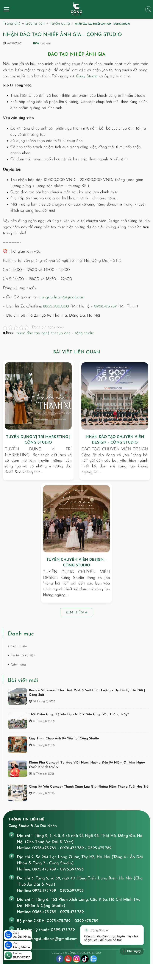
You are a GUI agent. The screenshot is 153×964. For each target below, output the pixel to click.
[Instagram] (76, 959)
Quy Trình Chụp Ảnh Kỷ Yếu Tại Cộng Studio (64, 738)
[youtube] (68, 959)
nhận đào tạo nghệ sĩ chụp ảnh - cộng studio (55, 333)
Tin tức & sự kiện (23, 655)
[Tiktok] (85, 959)
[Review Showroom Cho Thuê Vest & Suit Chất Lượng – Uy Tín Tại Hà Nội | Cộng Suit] (17, 696)
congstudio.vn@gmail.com (62, 297)
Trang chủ (11, 23)
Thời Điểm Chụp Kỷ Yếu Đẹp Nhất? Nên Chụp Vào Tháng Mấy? (79, 714)
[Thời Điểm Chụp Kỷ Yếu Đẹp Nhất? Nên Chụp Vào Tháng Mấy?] (17, 720)
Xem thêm (75, 612)
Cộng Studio (86, 76)
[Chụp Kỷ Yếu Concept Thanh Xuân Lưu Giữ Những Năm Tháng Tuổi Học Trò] (17, 793)
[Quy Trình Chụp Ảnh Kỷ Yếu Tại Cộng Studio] (17, 744)
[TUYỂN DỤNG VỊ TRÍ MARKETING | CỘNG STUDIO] (38, 396)
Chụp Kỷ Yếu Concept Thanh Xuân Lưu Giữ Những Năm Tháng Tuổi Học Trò (89, 787)
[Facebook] (59, 959)
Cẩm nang (18, 664)
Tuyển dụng (60, 23)
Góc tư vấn (35, 23)
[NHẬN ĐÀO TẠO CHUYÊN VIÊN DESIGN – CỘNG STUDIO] (114, 396)
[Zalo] (93, 959)
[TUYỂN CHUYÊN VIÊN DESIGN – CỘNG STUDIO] (76, 518)
